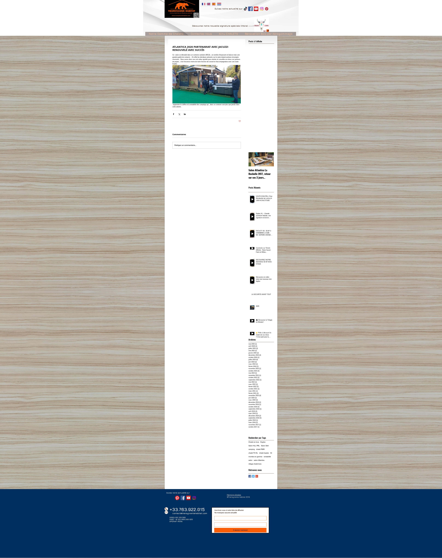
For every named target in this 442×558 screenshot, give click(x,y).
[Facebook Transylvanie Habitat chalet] (250, 9)
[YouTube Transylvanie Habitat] (256, 9)
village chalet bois (255, 464)
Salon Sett (265, 446)
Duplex (262, 442)
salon (250, 460)
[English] (207, 3)
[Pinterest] (266, 9)
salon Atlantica (259, 460)
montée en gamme (255, 457)
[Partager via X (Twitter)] (179, 114)
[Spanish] (212, 3)
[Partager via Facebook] (173, 114)
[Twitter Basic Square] (253, 476)
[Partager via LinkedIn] (185, 114)
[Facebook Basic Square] (250, 476)
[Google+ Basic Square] (256, 476)
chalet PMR (260, 449)
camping (252, 449)
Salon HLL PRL (254, 446)
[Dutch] (217, 3)
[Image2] (261, 25)
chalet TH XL (253, 453)
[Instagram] (261, 9)
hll (271, 453)
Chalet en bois (254, 442)
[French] (202, 3)
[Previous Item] (252, 159)
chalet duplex (264, 453)
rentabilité (267, 457)
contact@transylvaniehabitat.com (189, 513)
